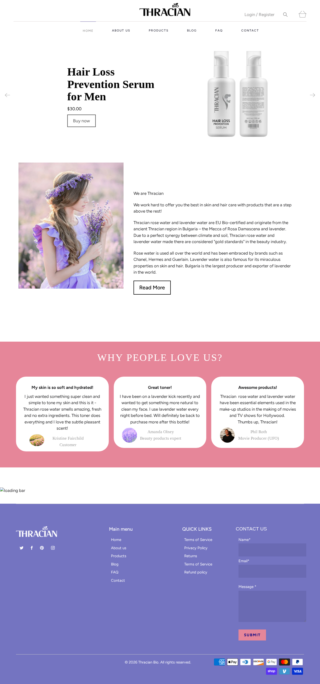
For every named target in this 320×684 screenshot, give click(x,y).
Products (158, 30)
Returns (190, 556)
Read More (152, 287)
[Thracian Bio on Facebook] (32, 548)
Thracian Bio (148, 662)
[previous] (7, 95)
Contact (250, 30)
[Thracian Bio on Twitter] (22, 548)
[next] (313, 95)
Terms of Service (198, 539)
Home (88, 31)
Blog (192, 30)
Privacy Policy (196, 548)
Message (247, 586)
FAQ (219, 30)
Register (266, 14)
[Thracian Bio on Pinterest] (42, 548)
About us (121, 30)
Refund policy (195, 572)
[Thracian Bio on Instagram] (53, 548)
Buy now (81, 120)
